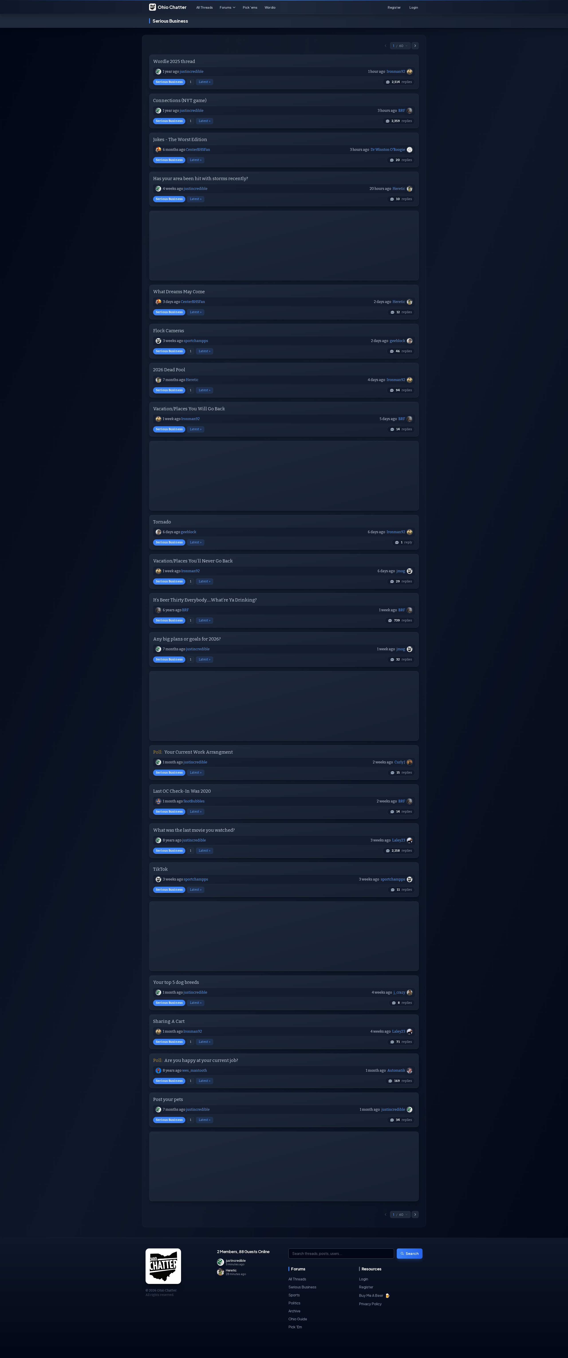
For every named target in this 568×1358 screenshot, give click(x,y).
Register (366, 1287)
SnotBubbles (194, 801)
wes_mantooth (194, 1070)
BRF (401, 110)
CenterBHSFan (198, 149)
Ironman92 (396, 71)
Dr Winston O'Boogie (388, 149)
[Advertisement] (284, 245)
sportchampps (196, 341)
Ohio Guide (297, 1319)
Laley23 (398, 840)
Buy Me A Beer (374, 1295)
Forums (225, 7)
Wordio (270, 7)
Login (363, 1279)
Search (412, 1253)
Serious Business (169, 82)
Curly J (399, 762)
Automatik (396, 1070)
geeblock (397, 341)
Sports (294, 1295)
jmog (400, 571)
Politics (294, 1303)
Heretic (399, 189)
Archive (294, 1311)
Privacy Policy (370, 1303)
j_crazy (399, 992)
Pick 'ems (250, 7)
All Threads (204, 7)
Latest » (204, 82)
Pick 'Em (295, 1327)
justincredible (191, 71)
